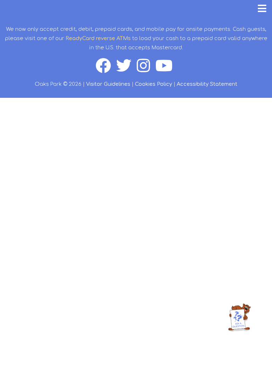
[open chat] (241, 317)
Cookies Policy (153, 84)
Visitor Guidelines (108, 84)
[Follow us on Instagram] (146, 69)
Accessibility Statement (207, 84)
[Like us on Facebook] (106, 69)
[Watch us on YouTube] (166, 69)
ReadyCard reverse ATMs (98, 38)
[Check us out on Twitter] (126, 69)
